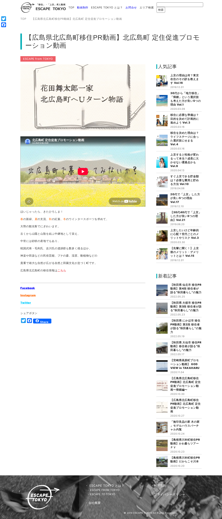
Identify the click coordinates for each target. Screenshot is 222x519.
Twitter (25, 302)
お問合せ (131, 7)
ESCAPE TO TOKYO (102, 494)
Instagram (28, 295)
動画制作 (82, 7)
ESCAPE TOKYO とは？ (107, 7)
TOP (71, 7)
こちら (62, 270)
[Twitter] (4, 19)
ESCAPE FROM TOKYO (104, 490)
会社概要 (94, 503)
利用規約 (160, 485)
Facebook (27, 288)
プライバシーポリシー (169, 494)
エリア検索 (147, 7)
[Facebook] (4, 25)
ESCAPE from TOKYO (38, 58)
